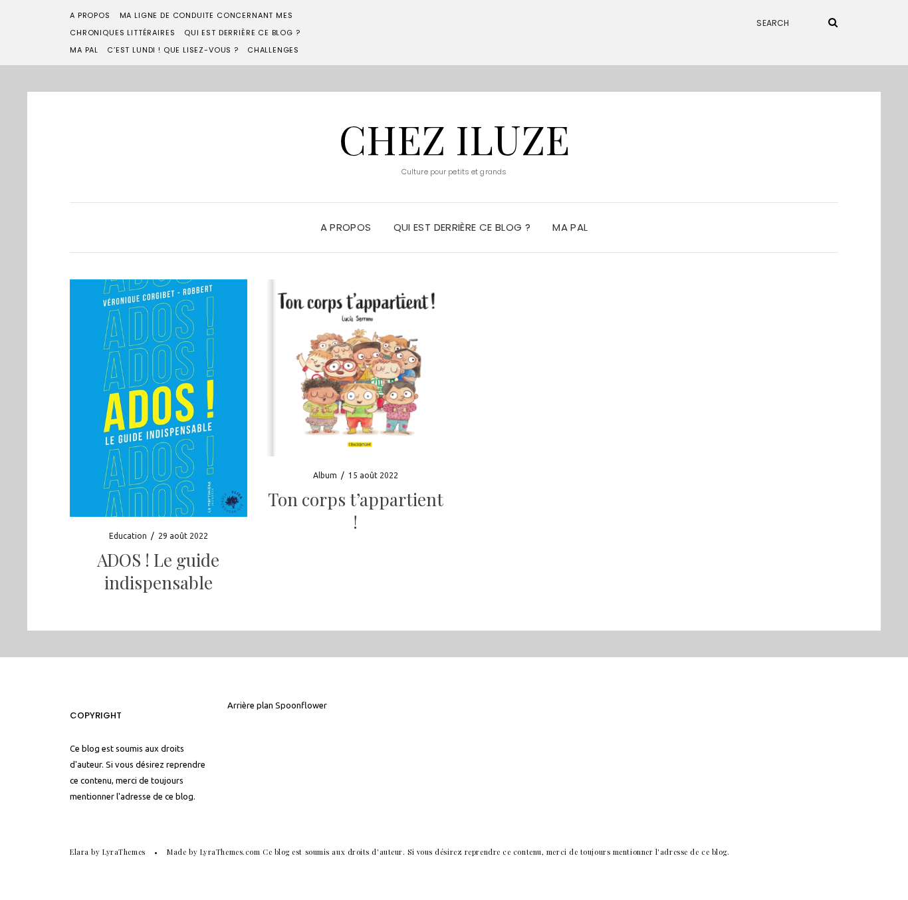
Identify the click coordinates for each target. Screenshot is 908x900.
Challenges (273, 50)
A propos (90, 15)
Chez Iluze (454, 138)
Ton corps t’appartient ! (355, 510)
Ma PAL (84, 50)
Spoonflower (301, 705)
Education (128, 535)
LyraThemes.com (230, 852)
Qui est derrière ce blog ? (242, 32)
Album (325, 475)
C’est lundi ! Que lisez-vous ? (173, 50)
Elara (79, 852)
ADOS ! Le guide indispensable (158, 571)
